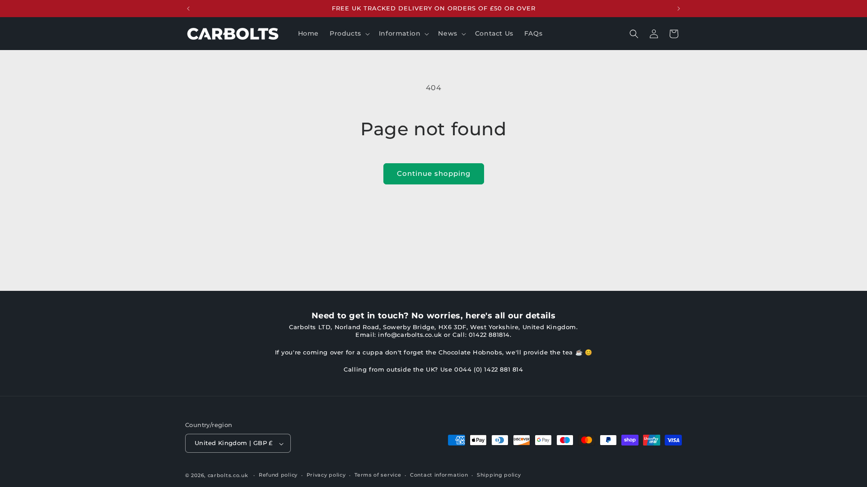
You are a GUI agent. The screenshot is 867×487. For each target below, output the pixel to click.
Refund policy (278, 475)
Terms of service (377, 475)
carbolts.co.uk (228, 475)
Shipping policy (499, 475)
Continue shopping (434, 173)
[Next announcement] (679, 8)
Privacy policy (326, 475)
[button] (348, 33)
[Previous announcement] (188, 8)
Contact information (439, 475)
